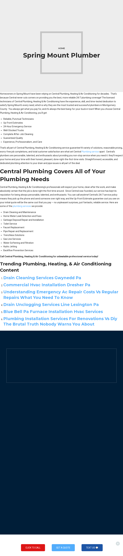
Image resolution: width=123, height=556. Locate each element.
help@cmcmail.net (22, 413)
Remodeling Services (75, 426)
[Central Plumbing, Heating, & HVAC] (8, 404)
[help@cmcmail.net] (8, 413)
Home (61, 48)
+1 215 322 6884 (20, 408)
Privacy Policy (13, 459)
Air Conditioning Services (77, 419)
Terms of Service (15, 466)
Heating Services (73, 411)
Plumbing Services (74, 404)
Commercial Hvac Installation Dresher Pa (46, 284)
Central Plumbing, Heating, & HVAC (31, 404)
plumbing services (22, 206)
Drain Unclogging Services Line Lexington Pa (51, 304)
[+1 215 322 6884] (8, 408)
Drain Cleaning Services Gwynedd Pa (42, 277)
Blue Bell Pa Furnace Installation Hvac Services (53, 311)
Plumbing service (90, 151)
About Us (11, 451)
